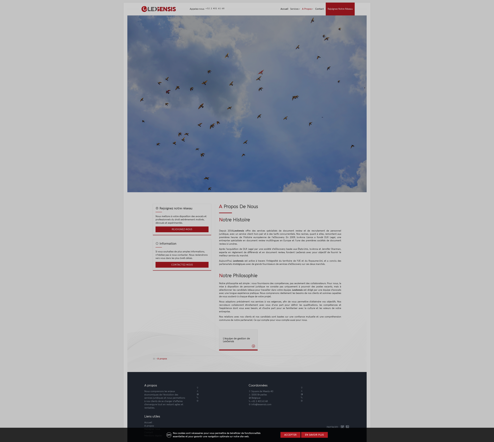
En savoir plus (314, 435)
